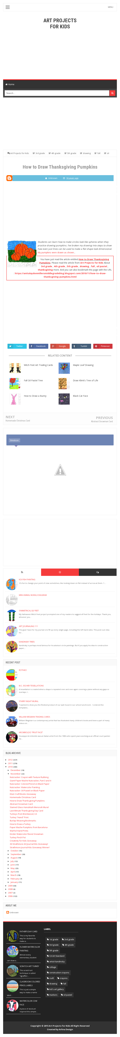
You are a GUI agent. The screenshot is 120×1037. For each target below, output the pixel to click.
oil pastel (102, 266)
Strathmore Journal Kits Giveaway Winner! (30, 847)
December (16, 770)
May (13, 868)
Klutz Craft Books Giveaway (23, 794)
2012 (10, 759)
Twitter (19, 346)
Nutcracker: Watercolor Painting (25, 787)
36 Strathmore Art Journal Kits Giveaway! (29, 844)
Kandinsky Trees (27, 641)
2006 (10, 896)
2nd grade (69, 939)
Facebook (41, 346)
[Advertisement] (60, 54)
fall (93, 266)
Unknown (14, 912)
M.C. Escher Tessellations (31, 685)
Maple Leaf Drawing (83, 365)
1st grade (53, 939)
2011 (10, 763)
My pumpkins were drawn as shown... (56, 252)
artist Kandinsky (57, 961)
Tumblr (84, 346)
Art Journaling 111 (28, 626)
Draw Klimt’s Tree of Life (85, 380)
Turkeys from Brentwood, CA (23, 814)
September (16, 854)
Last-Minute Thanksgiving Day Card (26, 810)
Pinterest (105, 346)
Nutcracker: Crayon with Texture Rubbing (29, 777)
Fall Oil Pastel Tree (33, 380)
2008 (10, 889)
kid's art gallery (56, 989)
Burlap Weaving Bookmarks (23, 820)
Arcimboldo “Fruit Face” (31, 732)
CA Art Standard (56, 955)
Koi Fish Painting (27, 579)
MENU (110, 7)
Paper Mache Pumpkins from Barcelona (29, 827)
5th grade (72, 266)
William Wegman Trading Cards (34, 717)
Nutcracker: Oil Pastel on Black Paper (27, 790)
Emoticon (14, 440)
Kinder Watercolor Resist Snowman (26, 834)
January (14, 882)
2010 (10, 766)
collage (52, 967)
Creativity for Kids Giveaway (23, 840)
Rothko (23, 670)
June (13, 864)
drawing (84, 266)
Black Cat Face (80, 395)
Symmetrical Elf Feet (29, 610)
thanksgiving (45, 269)
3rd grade (46, 266)
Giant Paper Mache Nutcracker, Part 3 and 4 (30, 780)
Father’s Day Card (28, 931)
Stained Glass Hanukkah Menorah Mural (29, 807)
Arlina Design (66, 1029)
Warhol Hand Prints (19, 830)
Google (62, 346)
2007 (10, 892)
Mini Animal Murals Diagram (33, 595)
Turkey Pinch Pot (18, 837)
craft (51, 978)
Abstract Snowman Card (102, 421)
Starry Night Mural (28, 701)
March (14, 875)
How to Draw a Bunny (35, 395)
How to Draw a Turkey (20, 824)
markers (53, 994)
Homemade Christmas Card (18, 420)
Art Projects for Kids (91, 262)
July (12, 861)
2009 (10, 885)
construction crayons (59, 972)
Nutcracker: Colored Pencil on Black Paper (29, 783)
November (16, 773)
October (15, 850)
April (13, 871)
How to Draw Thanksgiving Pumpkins (27, 800)
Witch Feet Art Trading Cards (38, 365)
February (15, 878)
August (14, 857)
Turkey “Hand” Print (19, 817)
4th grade (59, 266)
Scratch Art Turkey (29, 966)
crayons (64, 978)
